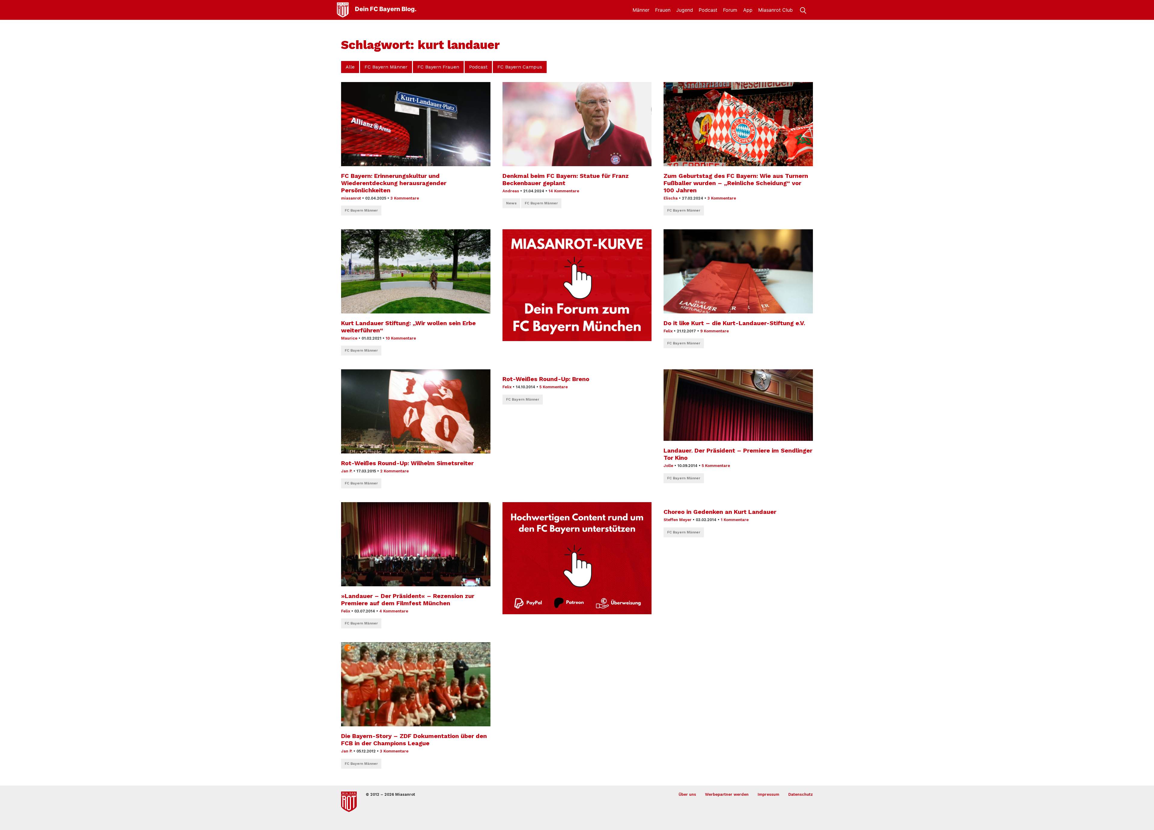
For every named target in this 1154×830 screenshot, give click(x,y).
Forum (730, 10)
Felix (668, 331)
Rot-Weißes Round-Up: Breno (545, 379)
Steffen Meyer (677, 519)
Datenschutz (800, 794)
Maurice (349, 338)
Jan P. (346, 471)
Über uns (687, 794)
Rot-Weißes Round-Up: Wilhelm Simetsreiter (407, 463)
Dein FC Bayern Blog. (386, 9)
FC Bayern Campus (519, 67)
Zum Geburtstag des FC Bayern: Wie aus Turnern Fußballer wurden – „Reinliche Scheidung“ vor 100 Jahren (736, 183)
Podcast (708, 10)
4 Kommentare (393, 611)
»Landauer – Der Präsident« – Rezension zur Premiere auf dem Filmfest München (407, 599)
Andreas (510, 191)
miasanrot (351, 198)
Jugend (684, 10)
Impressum (768, 794)
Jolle (668, 465)
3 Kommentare (404, 198)
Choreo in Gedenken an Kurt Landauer (720, 511)
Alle (350, 67)
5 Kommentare (553, 387)
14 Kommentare (563, 191)
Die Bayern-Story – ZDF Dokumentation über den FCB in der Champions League (414, 739)
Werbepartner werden (727, 794)
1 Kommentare (735, 519)
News (511, 203)
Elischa (671, 198)
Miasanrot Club (775, 10)
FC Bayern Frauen (438, 67)
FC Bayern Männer (386, 67)
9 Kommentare (714, 331)
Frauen (662, 10)
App (748, 10)
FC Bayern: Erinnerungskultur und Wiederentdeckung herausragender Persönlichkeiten (393, 183)
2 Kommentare (394, 471)
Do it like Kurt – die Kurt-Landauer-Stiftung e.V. (734, 323)
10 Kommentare (401, 338)
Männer (641, 10)
